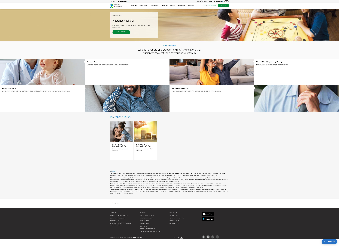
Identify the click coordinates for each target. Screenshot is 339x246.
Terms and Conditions (177, 218)
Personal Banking (122, 1)
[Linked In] (217, 237)
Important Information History (150, 231)
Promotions (181, 5)
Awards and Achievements (119, 215)
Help (210, 1)
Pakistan (219, 1)
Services (191, 5)
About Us (113, 212)
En (181, 237)
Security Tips (174, 215)
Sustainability (144, 220)
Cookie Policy (174, 223)
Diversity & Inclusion (147, 215)
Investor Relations (146, 218)
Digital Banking (202, 1)
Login (224, 5)
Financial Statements (117, 218)
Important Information (147, 228)
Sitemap (139, 237)
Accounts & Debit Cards (139, 5)
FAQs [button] (116, 203)
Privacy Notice (174, 220)
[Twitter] (212, 237)
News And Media (115, 220)
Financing (164, 5)
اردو (226, 1)
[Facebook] (203, 237)
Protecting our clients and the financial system (120, 224)
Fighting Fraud (145, 223)
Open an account (211, 5)
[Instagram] (208, 237)
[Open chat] (329, 241)
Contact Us (143, 226)
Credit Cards (154, 5)
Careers (142, 212)
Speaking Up (173, 212)
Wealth (172, 5)
